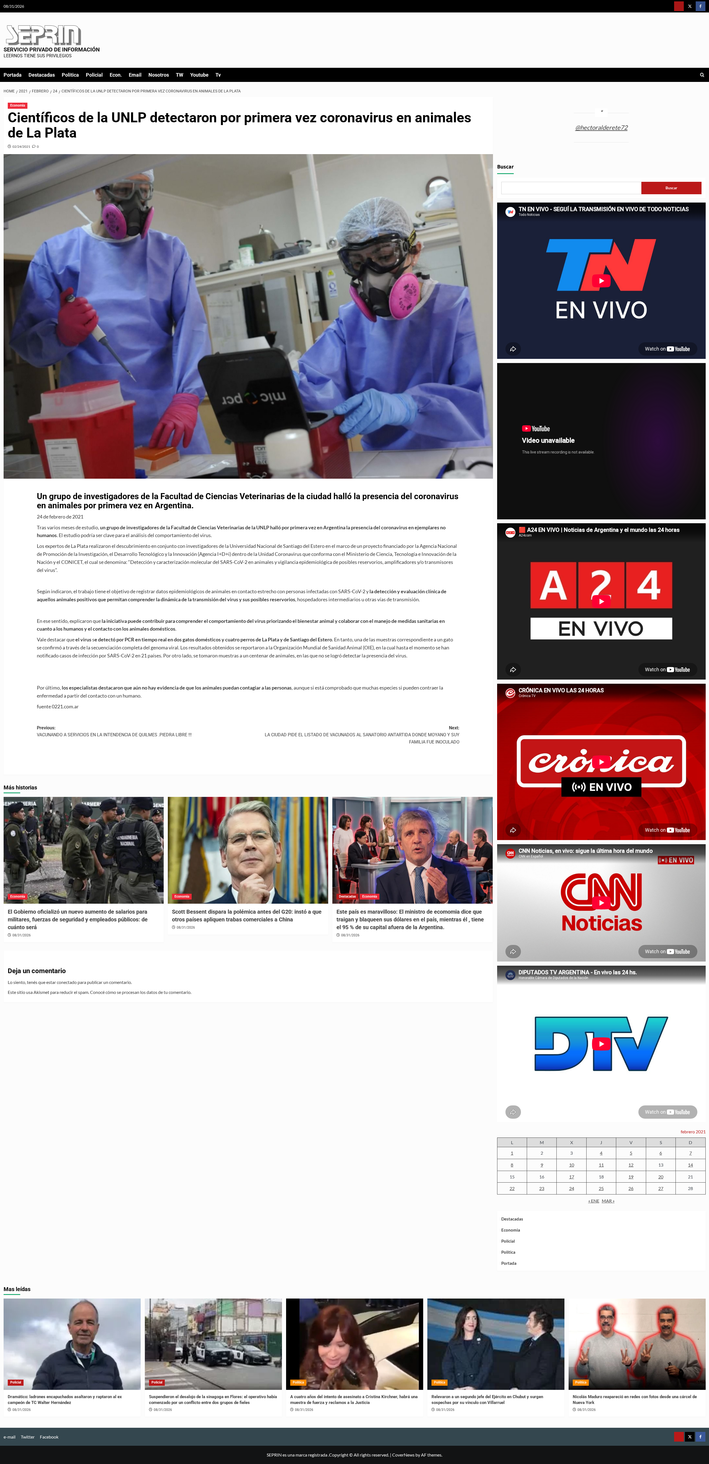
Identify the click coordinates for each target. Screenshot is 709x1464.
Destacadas (42, 75)
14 (690, 1164)
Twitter (28, 1436)
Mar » (608, 1200)
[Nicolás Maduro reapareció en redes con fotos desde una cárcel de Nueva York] (637, 1344)
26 (630, 1188)
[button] (702, 75)
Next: (362, 735)
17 (571, 1176)
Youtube (199, 75)
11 (601, 1164)
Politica (70, 75)
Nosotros (158, 75)
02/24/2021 (21, 146)
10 (571, 1164)
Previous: (114, 731)
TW (179, 75)
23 (541, 1188)
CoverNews (403, 1454)
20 (660, 1176)
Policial (94, 75)
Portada (13, 75)
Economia (17, 105)
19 (630, 1176)
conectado (67, 982)
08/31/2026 (21, 935)
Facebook (49, 1436)
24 (571, 1188)
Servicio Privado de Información (52, 49)
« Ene (593, 1200)
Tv (218, 75)
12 (630, 1164)
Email (135, 75)
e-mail (10, 1436)
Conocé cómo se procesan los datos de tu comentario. (140, 992)
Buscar (505, 167)
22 (512, 1188)
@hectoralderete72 (601, 127)
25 (601, 1188)
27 (660, 1188)
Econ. (116, 75)
